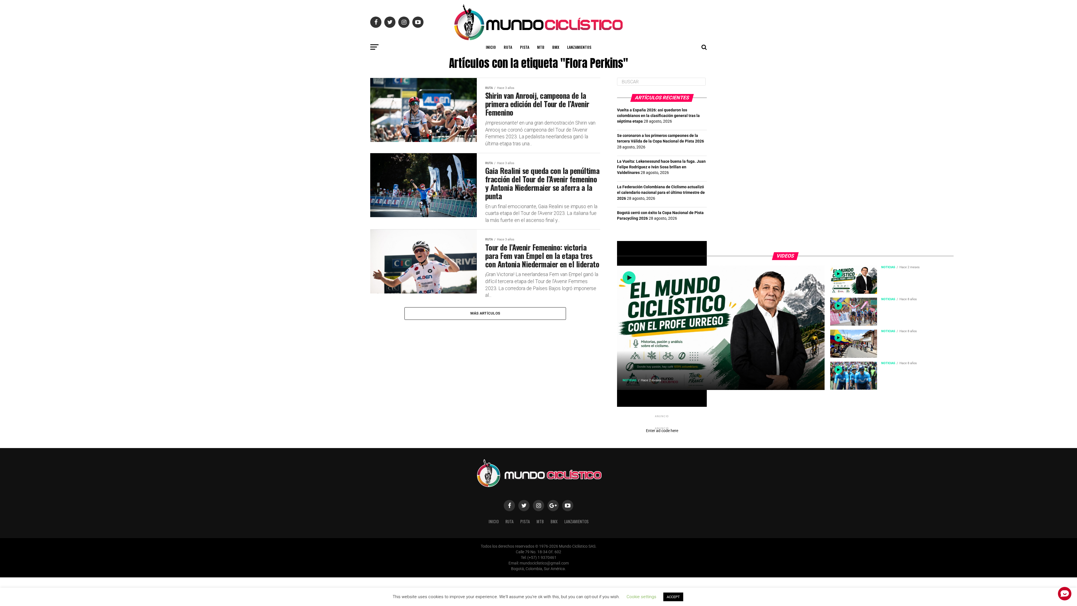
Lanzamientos (579, 47)
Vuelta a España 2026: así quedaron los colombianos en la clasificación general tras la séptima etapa (658, 116)
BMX (555, 47)
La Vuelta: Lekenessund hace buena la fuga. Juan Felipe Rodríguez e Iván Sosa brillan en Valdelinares (661, 167)
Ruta (508, 47)
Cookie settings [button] (641, 596)
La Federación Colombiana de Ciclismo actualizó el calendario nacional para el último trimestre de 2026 (661, 193)
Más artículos (485, 313)
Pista (524, 47)
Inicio (491, 47)
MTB (540, 47)
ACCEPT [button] (673, 597)
